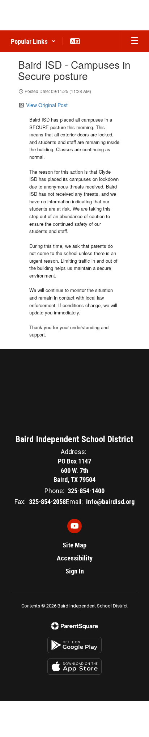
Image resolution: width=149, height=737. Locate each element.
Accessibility (75, 558)
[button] (33, 41)
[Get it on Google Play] (74, 645)
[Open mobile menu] (134, 41)
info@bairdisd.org (110, 501)
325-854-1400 (86, 491)
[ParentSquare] (75, 625)
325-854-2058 (47, 501)
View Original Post (47, 105)
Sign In (74, 571)
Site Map (74, 545)
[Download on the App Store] (74, 666)
